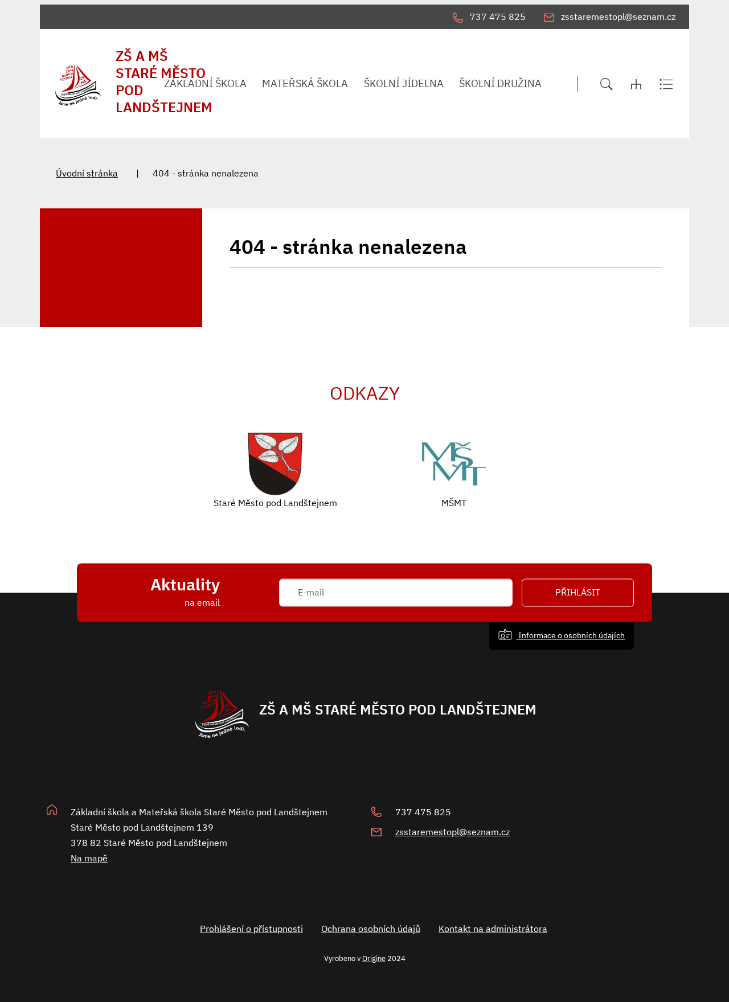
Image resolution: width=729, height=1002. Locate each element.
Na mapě (89, 858)
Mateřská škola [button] (305, 83)
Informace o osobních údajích (571, 635)
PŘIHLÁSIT (577, 592)
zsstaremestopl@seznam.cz (452, 831)
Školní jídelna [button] (404, 83)
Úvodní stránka (87, 173)
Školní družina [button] (500, 83)
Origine (374, 958)
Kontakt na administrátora (493, 928)
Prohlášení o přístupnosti (251, 928)
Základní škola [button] (205, 83)
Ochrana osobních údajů (370, 928)
